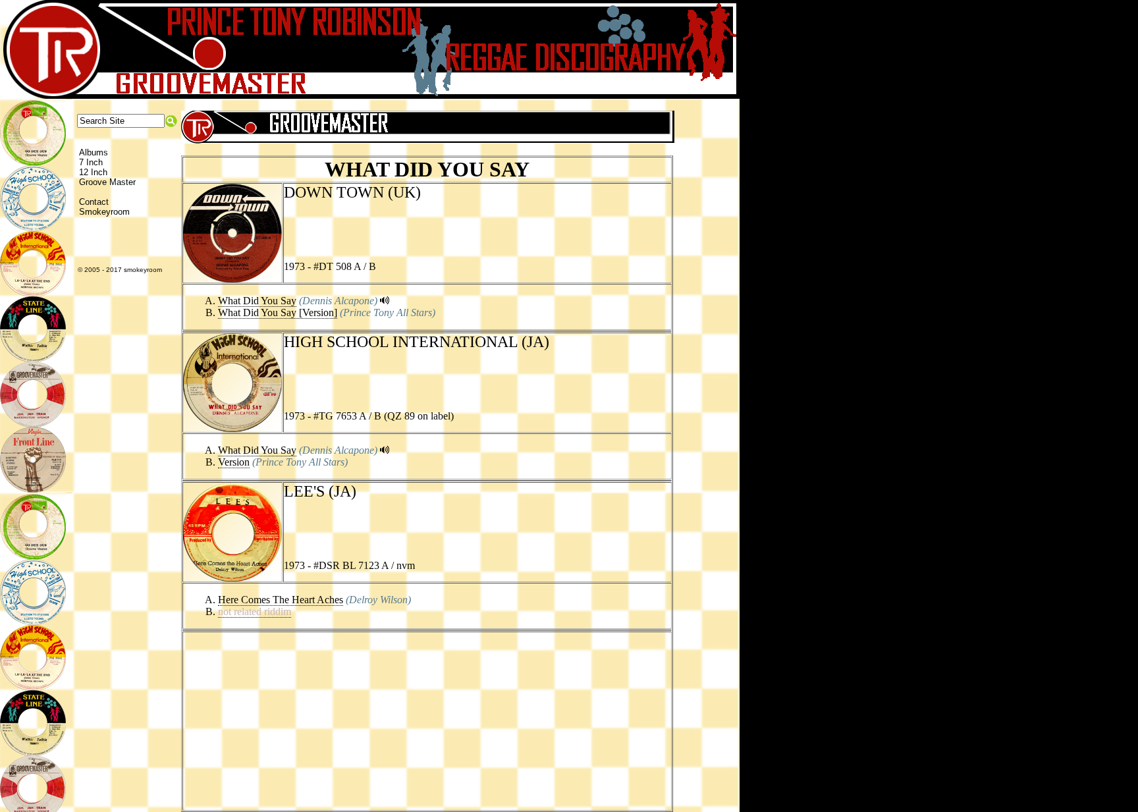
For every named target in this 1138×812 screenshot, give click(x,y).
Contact (94, 202)
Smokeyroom (104, 212)
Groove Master (107, 182)
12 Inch (93, 172)
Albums (93, 152)
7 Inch (91, 162)
